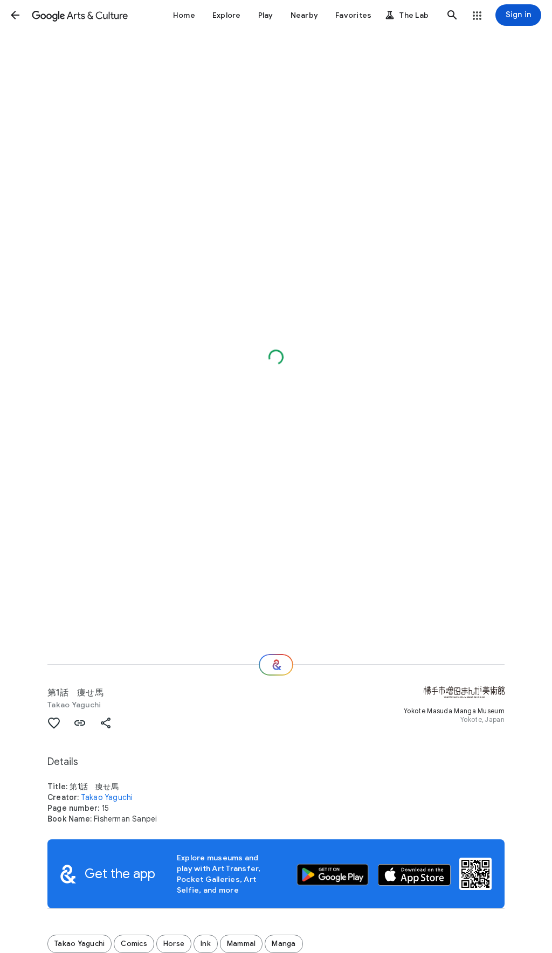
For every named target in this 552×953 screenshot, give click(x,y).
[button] (15, 15)
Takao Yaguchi (74, 704)
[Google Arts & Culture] (79, 15)
